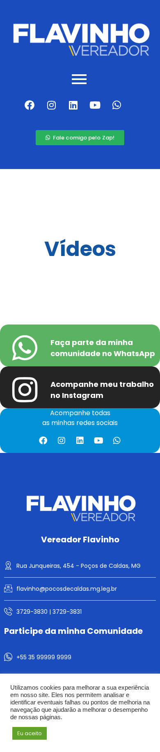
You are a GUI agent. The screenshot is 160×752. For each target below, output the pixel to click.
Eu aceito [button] (29, 733)
